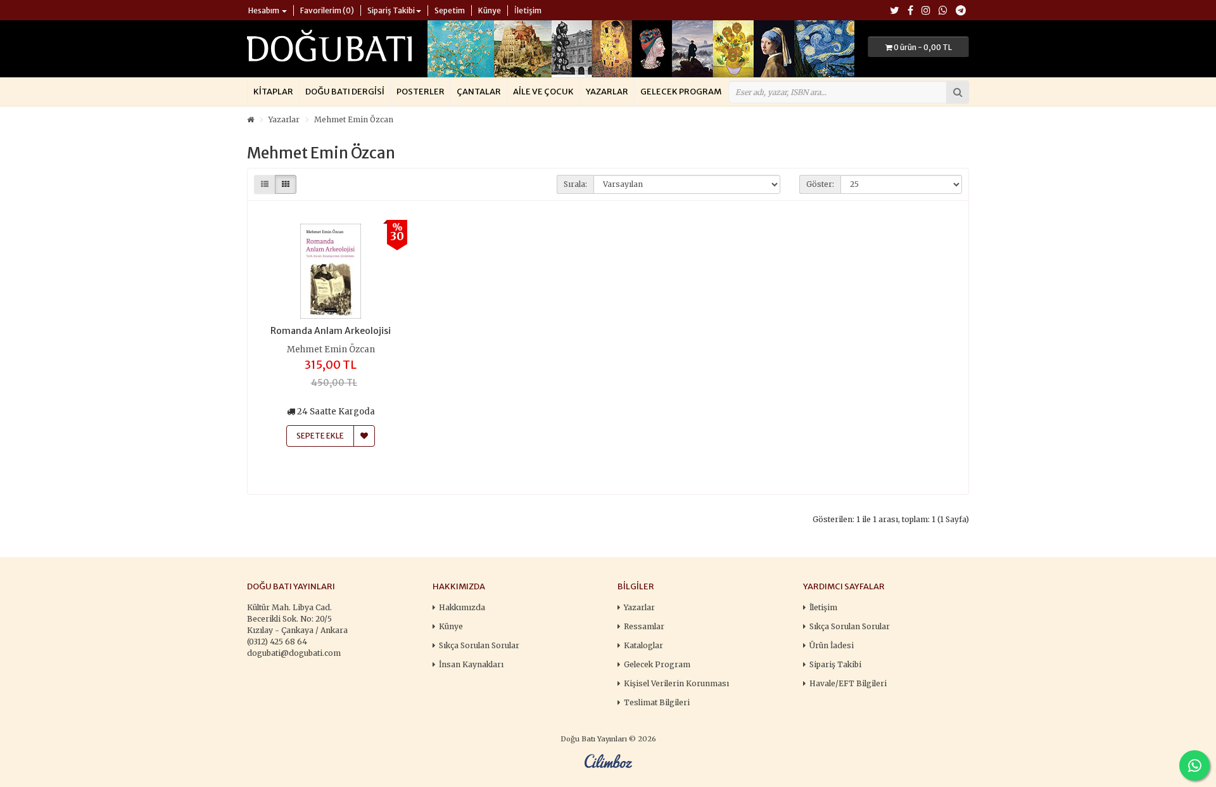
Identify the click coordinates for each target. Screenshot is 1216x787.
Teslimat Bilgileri (657, 702)
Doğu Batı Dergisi (344, 91)
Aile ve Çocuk (543, 91)
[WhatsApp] (943, 11)
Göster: (820, 184)
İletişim (823, 607)
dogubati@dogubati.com (294, 653)
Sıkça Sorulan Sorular (479, 645)
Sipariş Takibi (835, 664)
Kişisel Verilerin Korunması (676, 683)
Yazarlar (607, 91)
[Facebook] (910, 11)
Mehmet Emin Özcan (353, 119)
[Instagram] (926, 11)
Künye (451, 626)
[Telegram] (961, 11)
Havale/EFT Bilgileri (848, 683)
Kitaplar (273, 91)
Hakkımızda (462, 607)
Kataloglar (643, 645)
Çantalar (479, 91)
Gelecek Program (680, 91)
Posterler (420, 91)
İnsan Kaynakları (471, 664)
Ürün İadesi (831, 645)
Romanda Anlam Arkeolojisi (330, 330)
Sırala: (575, 184)
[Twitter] (894, 11)
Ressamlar (644, 626)
